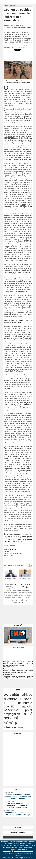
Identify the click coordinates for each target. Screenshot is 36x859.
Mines (28, 600)
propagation (12, 714)
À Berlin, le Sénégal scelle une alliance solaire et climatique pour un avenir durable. (18, 796)
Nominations (26, 599)
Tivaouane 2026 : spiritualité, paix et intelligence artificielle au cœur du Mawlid (18, 675)
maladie (26, 706)
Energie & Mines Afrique (18, 2)
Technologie (8, 597)
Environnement (20, 597)
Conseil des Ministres (17, 599)
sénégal (12, 722)
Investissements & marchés (23, 594)
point (28, 710)
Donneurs (9, 599)
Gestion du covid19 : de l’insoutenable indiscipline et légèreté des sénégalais (18, 81)
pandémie (11, 710)
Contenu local (21, 590)
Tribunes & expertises (27, 592)
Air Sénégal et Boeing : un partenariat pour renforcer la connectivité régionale (18, 805)
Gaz (27, 588)
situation (10, 727)
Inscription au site (27, 851)
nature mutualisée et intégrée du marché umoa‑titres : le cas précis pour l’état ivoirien (25, 584)
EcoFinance (16, 595)
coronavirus (13, 699)
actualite (11, 694)
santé (28, 714)
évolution (10, 706)
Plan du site (6, 851)
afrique (27, 694)
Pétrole (23, 588)
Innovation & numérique (10, 594)
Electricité (15, 602)
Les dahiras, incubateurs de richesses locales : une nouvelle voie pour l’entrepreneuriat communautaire (18, 669)
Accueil (6, 5)
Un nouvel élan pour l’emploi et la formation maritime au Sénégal (18, 813)
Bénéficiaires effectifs (16, 592)
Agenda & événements (25, 595)
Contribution (13, 5)
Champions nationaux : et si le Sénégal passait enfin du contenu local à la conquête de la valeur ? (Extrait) (18, 661)
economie (25, 703)
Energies (19, 588)
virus (20, 727)
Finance (14, 597)
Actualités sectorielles (11, 588)
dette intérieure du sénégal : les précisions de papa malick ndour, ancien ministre (10, 584)
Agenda (18, 827)
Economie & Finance (21, 600)
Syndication (17, 851)
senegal (11, 718)
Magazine (20, 602)
